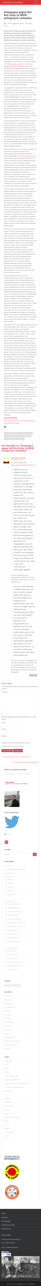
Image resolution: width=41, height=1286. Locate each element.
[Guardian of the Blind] (8, 834)
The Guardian (8, 1132)
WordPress (32, 1284)
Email (3, 729)
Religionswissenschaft (14, 966)
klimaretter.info (9, 1106)
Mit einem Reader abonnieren (11, 1239)
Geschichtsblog (9, 1022)
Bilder (9, 879)
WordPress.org (6, 1229)
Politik (5, 26)
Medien (30, 23)
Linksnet (7, 1110)
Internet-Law (8, 1030)
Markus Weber (20, 23)
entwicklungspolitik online (12, 1080)
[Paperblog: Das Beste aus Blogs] (6, 1254)
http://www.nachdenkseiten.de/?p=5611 (23, 465)
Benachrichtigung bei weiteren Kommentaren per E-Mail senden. (18, 718)
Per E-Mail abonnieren (8, 1243)
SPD (23, 439)
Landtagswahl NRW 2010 (25, 433)
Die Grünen (8, 433)
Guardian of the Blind (13, 2)
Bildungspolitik (12, 908)
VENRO (6, 1136)
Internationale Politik (14, 926)
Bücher (10, 883)
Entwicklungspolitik (13, 911)
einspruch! (7, 1011)
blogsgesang (8, 1003)
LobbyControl (8, 1113)
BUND (6, 1068)
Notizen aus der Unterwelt (12, 1041)
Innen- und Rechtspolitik (15, 923)
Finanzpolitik (11, 915)
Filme (9, 887)
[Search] (35, 854)
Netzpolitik (11, 930)
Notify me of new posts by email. (13, 746)
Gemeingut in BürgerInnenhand (14, 1087)
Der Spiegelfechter (10, 1007)
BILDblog (7, 1000)
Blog (8, 865)
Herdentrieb (8, 1026)
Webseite (4, 736)
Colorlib (19, 1284)
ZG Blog (6, 1048)
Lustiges (9, 873)
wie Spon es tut (12, 236)
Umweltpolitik (12, 938)
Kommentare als (7, 1225)
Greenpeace (8, 1091)
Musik (9, 891)
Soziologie (11, 970)
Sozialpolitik (11, 934)
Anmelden (4, 1217)
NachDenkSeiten (9, 1037)
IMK (5, 1095)
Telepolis (7, 1128)
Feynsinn (7, 1018)
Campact (7, 1072)
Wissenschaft (11, 948)
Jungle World (8, 1102)
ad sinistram (8, 996)
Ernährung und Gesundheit (15, 869)
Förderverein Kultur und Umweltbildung (16, 1083)
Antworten (33, 675)
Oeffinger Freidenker (10, 1045)
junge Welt (7, 1098)
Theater (10, 894)
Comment (4, 692)
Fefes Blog (7, 1015)
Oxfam (6, 1121)
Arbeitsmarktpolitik (13, 904)
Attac (6, 1065)
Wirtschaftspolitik (13, 941)
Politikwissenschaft (20, 436)
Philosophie (11, 958)
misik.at (6, 1033)
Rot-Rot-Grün (16, 439)
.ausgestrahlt (8, 1061)
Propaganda (8, 439)
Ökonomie (11, 955)
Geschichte (11, 951)
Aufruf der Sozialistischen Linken (26, 156)
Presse (29, 436)
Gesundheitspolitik (13, 919)
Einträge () (5, 1221)
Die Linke (14, 433)
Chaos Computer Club (11, 1076)
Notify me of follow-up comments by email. (16, 743)
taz (5, 1125)
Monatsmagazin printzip (11, 1117)
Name (3, 722)
